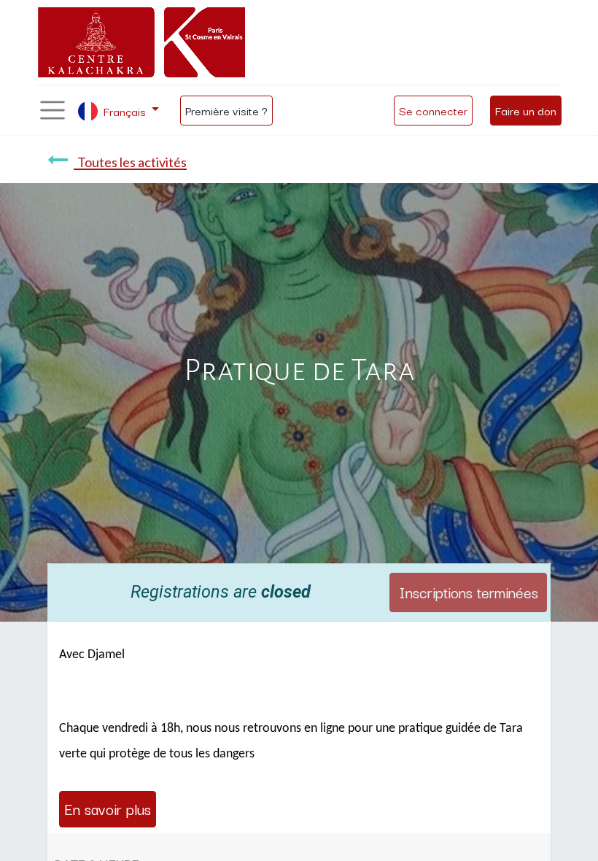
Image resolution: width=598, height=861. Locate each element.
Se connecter (433, 110)
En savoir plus (107, 808)
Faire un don (525, 110)
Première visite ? (226, 110)
